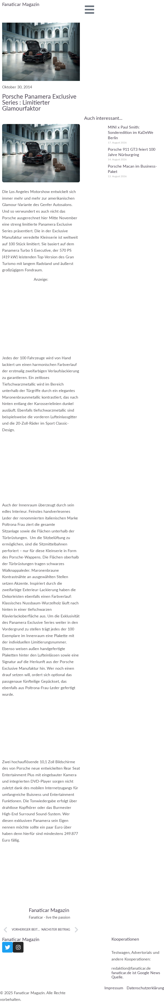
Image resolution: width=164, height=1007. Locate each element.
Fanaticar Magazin (20, 4)
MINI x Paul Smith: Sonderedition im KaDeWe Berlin (130, 133)
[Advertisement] (41, 314)
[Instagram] (18, 947)
